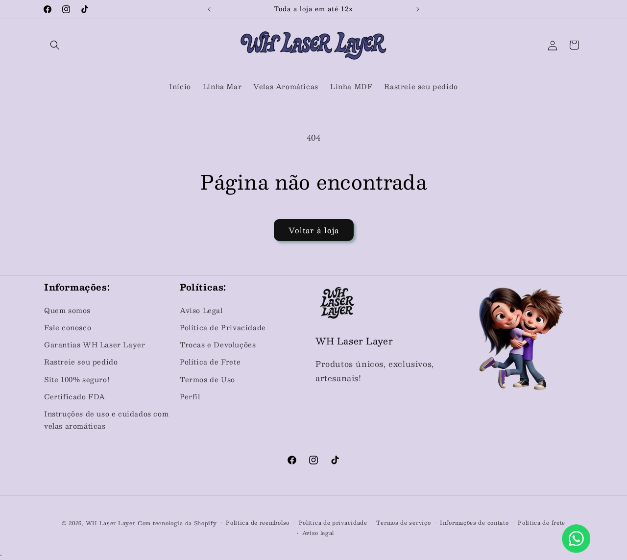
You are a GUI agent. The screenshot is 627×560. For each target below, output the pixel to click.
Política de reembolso (257, 522)
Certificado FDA (74, 396)
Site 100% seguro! (76, 379)
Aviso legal (318, 533)
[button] (55, 45)
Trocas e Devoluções (218, 344)
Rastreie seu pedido (81, 361)
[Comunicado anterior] (209, 9)
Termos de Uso (207, 379)
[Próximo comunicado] (418, 9)
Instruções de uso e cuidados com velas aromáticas (106, 420)
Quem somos (67, 310)
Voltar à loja (314, 230)
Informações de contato (474, 522)
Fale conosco (67, 327)
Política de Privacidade (223, 327)
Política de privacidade (333, 522)
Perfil (190, 396)
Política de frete (541, 522)
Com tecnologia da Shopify (177, 523)
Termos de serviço (403, 522)
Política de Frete (210, 361)
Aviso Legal (201, 310)
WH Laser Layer (111, 523)
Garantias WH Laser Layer (94, 344)
